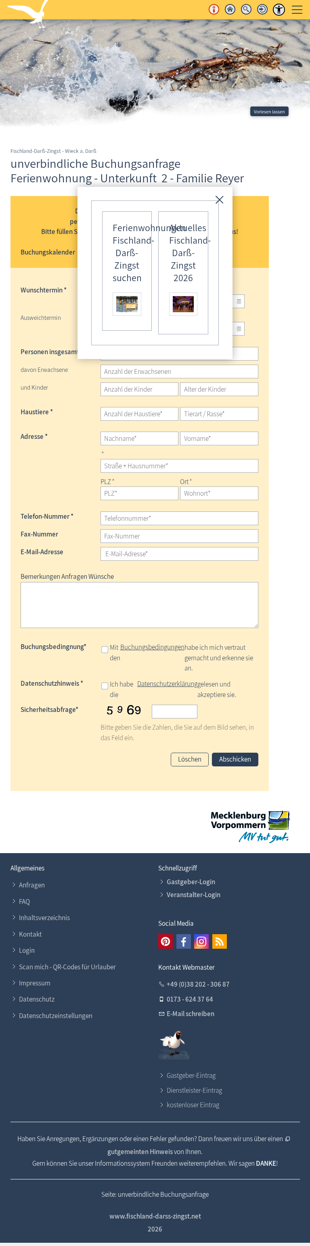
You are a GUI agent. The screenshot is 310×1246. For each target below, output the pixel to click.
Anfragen (32, 885)
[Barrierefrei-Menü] (279, 10)
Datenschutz (36, 999)
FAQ (24, 901)
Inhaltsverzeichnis (44, 917)
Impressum (34, 983)
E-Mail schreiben (190, 1013)
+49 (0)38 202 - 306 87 (198, 984)
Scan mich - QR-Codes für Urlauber (67, 966)
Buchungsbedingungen (152, 647)
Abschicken (235, 759)
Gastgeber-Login (191, 881)
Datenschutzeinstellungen (55, 1015)
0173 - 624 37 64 (190, 999)
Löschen (189, 759)
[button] (165, 941)
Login (27, 950)
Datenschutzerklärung (167, 683)
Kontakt (30, 934)
